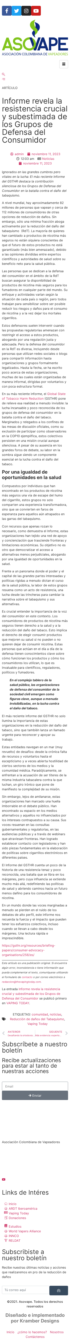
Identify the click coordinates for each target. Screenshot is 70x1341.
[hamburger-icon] (63, 64)
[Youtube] (36, 11)
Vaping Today (37, 1024)
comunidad (40, 1014)
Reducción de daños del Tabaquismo (37, 1019)
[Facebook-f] (7, 11)
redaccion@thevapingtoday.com (21, 981)
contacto (27, 977)
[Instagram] (26, 11)
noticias (55, 1014)
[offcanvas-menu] (3, 79)
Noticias (48, 159)
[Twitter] (16, 11)
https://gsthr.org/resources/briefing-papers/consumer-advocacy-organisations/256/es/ (28, 950)
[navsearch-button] (3, 74)
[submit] (58, 1290)
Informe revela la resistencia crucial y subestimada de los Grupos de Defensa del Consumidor (31, 993)
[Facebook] (35, 1153)
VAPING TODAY (17, 1003)
